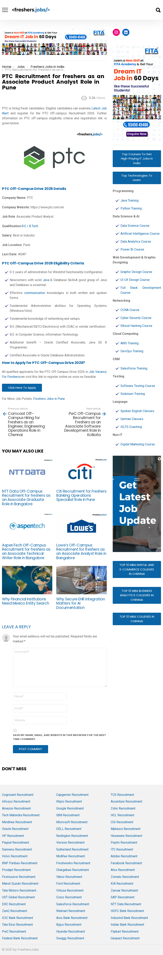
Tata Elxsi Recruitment (17, 924)
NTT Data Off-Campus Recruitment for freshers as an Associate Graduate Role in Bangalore (26, 498)
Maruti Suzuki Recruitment (20, 883)
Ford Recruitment (68, 883)
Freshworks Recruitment (73, 863)
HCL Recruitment (122, 815)
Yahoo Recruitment (69, 877)
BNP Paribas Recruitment (19, 863)
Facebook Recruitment (126, 863)
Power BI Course (132, 249)
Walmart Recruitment (70, 911)
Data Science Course (134, 226)
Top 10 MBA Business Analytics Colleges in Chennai (137, 595)
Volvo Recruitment (14, 856)
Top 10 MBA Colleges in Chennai (136, 618)
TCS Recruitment (122, 795)
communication (34, 293)
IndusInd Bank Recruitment (129, 918)
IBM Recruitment (68, 815)
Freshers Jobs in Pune (49, 399)
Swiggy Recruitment (70, 938)
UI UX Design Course (135, 280)
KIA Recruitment (122, 883)
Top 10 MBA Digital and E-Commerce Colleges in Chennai (136, 569)
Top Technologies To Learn (136, 177)
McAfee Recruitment (70, 856)
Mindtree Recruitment (17, 822)
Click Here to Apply (22, 388)
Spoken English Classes (137, 411)
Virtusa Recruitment (69, 890)
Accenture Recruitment (126, 801)
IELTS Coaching (131, 427)
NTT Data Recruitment (126, 904)
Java (46, 280)
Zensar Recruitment (124, 890)
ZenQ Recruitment (14, 911)
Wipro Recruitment (69, 801)
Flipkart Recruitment (125, 931)
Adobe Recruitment (124, 856)
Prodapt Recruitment (16, 870)
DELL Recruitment (68, 829)
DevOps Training (131, 351)
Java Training (129, 200)
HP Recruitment (13, 836)
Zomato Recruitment (125, 877)
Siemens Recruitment (17, 849)
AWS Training (129, 343)
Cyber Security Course (135, 318)
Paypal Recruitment (15, 842)
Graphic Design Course (136, 272)
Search (158, 10)
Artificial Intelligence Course (140, 233)
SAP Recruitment (122, 897)
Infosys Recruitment (16, 801)
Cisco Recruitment (69, 897)
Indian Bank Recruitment (127, 924)
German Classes (131, 419)
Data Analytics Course (135, 241)
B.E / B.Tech (30, 226)
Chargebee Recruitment (72, 870)
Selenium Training (132, 394)
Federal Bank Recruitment (20, 938)
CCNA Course (129, 310)
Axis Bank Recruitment (71, 918)
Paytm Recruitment (124, 842)
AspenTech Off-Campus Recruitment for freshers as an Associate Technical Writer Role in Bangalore (26, 552)
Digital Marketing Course (137, 444)
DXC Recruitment (14, 904)
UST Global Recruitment (18, 897)
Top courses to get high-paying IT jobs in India (137, 158)
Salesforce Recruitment (72, 904)
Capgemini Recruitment (72, 795)
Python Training (131, 208)
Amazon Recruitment (16, 808)
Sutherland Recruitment (72, 849)
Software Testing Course (137, 386)
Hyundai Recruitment (70, 931)
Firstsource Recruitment (18, 877)
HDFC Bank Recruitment (127, 911)
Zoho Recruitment (123, 808)
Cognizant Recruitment (17, 795)
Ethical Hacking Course (136, 326)
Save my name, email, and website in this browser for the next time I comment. (59, 737)
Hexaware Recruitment (126, 836)
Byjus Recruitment (68, 924)
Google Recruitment (70, 808)
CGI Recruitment (122, 822)
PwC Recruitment (14, 931)
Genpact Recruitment (125, 938)
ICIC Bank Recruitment (17, 918)
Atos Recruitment (123, 870)
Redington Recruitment (72, 836)
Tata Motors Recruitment (19, 890)
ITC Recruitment (122, 849)
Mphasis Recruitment (125, 829)
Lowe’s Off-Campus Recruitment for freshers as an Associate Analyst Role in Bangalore (81, 552)
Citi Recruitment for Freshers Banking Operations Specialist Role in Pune (81, 495)
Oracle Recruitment (15, 829)
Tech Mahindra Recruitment (21, 815)
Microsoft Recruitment (71, 822)
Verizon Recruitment (70, 842)
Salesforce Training (133, 368)
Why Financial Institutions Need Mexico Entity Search (25, 601)
